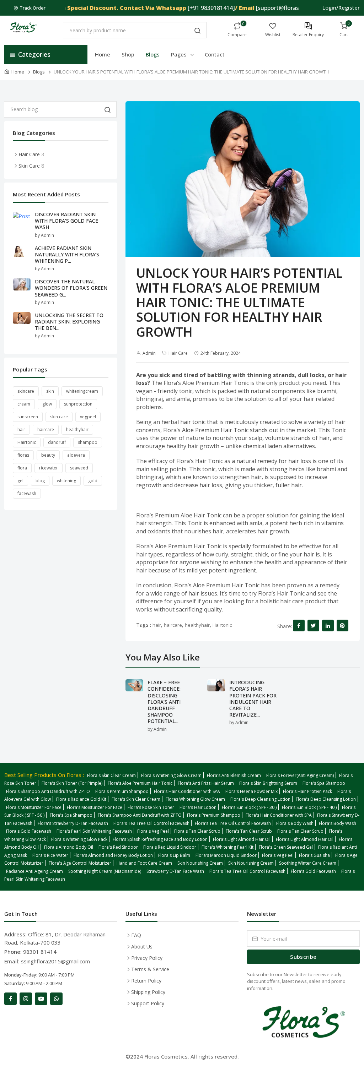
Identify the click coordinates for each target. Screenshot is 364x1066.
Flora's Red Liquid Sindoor (169, 847)
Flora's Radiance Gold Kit (81, 799)
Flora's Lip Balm (174, 855)
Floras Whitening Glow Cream (195, 799)
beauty (48, 455)
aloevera (76, 455)
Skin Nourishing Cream (200, 863)
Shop (128, 54)
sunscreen (27, 417)
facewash (26, 493)
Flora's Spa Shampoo (324, 783)
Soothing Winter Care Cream (307, 863)
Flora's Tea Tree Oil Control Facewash (151, 823)
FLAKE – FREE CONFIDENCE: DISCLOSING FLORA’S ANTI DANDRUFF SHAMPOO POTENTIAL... (164, 701)
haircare (173, 625)
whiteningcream (82, 391)
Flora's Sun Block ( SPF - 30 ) (249, 807)
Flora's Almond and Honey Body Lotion (113, 855)
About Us (141, 946)
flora (22, 468)
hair (156, 625)
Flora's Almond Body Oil (68, 847)
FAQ (136, 935)
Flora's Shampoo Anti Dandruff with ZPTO (48, 791)
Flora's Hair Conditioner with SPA (187, 791)
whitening (66, 481)
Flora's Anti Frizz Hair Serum (206, 783)
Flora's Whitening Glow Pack (79, 839)
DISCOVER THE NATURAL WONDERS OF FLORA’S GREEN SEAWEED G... (71, 288)
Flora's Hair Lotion (198, 807)
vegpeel (88, 417)
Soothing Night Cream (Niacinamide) (104, 871)
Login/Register (341, 7)
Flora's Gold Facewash (28, 831)
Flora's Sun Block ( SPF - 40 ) (309, 807)
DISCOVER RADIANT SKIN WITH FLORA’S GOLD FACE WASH (66, 220)
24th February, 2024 (220, 353)
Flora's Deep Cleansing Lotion (260, 799)
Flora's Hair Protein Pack (307, 791)
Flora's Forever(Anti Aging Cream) (300, 775)
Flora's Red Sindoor (118, 847)
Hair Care (178, 353)
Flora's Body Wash (295, 823)
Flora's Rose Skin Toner (151, 807)
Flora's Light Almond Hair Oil (242, 839)
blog (40, 481)
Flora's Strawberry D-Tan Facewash (73, 823)
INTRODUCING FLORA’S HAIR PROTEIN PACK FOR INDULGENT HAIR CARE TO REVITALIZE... (253, 698)
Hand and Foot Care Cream (144, 863)
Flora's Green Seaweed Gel (286, 847)
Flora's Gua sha (314, 855)
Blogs (153, 54)
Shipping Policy (148, 992)
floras (23, 455)
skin (50, 391)
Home (102, 54)
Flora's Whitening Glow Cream (171, 775)
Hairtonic (222, 625)
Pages (179, 54)
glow (47, 404)
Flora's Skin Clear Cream (111, 775)
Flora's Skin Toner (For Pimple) (72, 783)
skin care (59, 417)
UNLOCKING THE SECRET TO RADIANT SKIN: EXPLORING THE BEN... (69, 321)
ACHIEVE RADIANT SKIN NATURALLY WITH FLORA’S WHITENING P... (67, 254)
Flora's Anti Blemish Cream (234, 775)
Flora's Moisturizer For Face (33, 807)
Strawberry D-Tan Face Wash (175, 871)
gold (92, 481)
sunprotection (78, 404)
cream (23, 404)
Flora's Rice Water (50, 855)
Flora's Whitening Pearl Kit (227, 847)
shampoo (87, 442)
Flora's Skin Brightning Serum (268, 783)
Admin (149, 353)
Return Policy (146, 980)
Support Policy (147, 1003)
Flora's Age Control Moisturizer (80, 863)
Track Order (33, 8)
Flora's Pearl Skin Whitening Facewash (94, 831)
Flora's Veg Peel (153, 831)
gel (20, 481)
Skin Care (29, 165)
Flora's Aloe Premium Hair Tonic (140, 783)
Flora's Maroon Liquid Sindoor (226, 855)
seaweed (79, 468)
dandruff (57, 442)
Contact (215, 54)
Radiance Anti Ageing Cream (34, 871)
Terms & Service (150, 969)
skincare (25, 391)
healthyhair (197, 625)
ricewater (48, 468)
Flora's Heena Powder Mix (251, 791)
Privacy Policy (146, 957)
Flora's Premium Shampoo (122, 791)
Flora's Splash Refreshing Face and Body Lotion (160, 839)
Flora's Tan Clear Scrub (197, 831)
